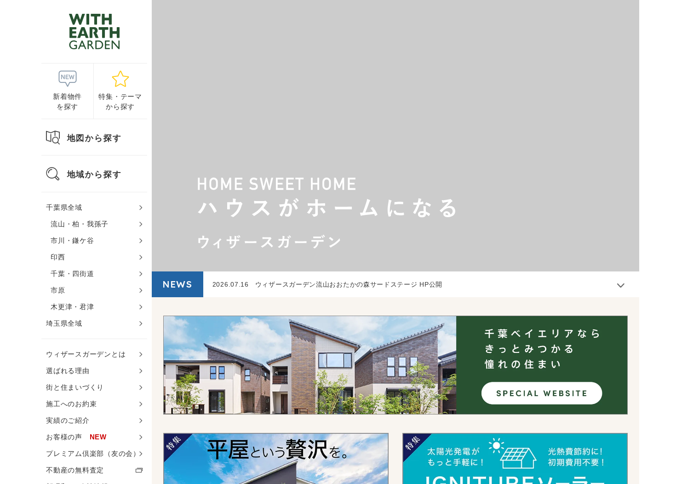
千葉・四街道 (72, 273)
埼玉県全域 (64, 323)
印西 (58, 257)
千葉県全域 (64, 207)
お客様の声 (76, 437)
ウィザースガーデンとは (86, 354)
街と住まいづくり (75, 387)
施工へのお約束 (71, 404)
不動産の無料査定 (75, 470)
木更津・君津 (72, 307)
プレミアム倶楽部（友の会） (93, 453)
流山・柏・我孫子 (80, 224)
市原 (58, 290)
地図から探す (94, 138)
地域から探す (94, 174)
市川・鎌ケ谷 (72, 240)
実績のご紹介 (68, 420)
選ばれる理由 (68, 371)
